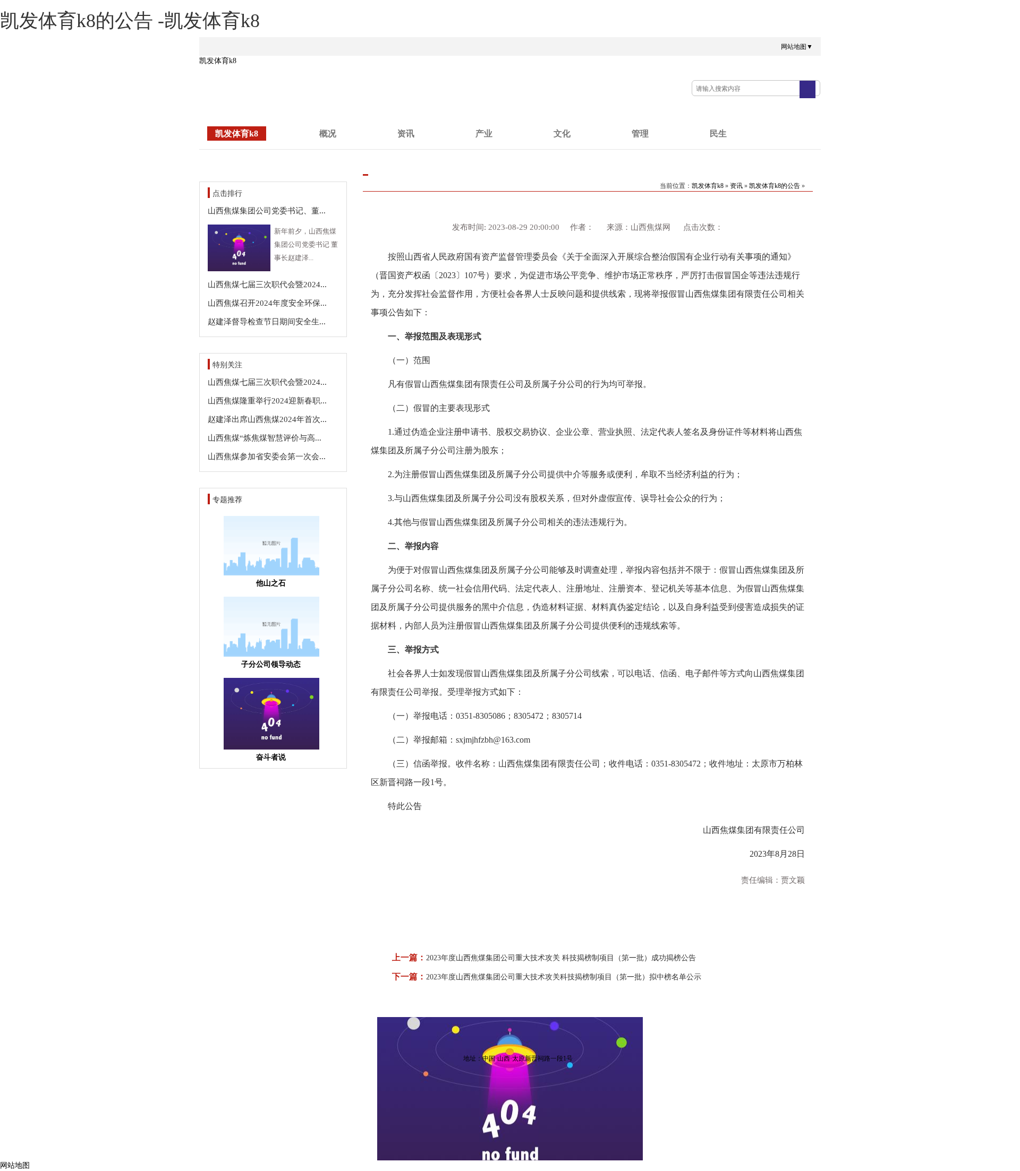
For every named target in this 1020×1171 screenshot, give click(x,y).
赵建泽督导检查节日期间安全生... (267, 321)
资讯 (405, 133)
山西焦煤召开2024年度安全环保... (267, 303)
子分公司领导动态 (271, 664)
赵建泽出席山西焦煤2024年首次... (267, 419)
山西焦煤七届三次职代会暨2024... (267, 284)
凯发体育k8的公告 (774, 186)
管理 (640, 133)
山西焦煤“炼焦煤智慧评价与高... (264, 438)
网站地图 (15, 1165)
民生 (718, 133)
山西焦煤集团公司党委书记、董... (267, 210)
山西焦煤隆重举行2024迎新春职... (267, 401)
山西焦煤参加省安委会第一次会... (267, 456)
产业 (483, 133)
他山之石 (271, 583)
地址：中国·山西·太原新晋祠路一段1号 (518, 1058)
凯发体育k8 (217, 61)
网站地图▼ (797, 46)
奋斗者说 (271, 757)
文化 (562, 133)
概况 (327, 133)
